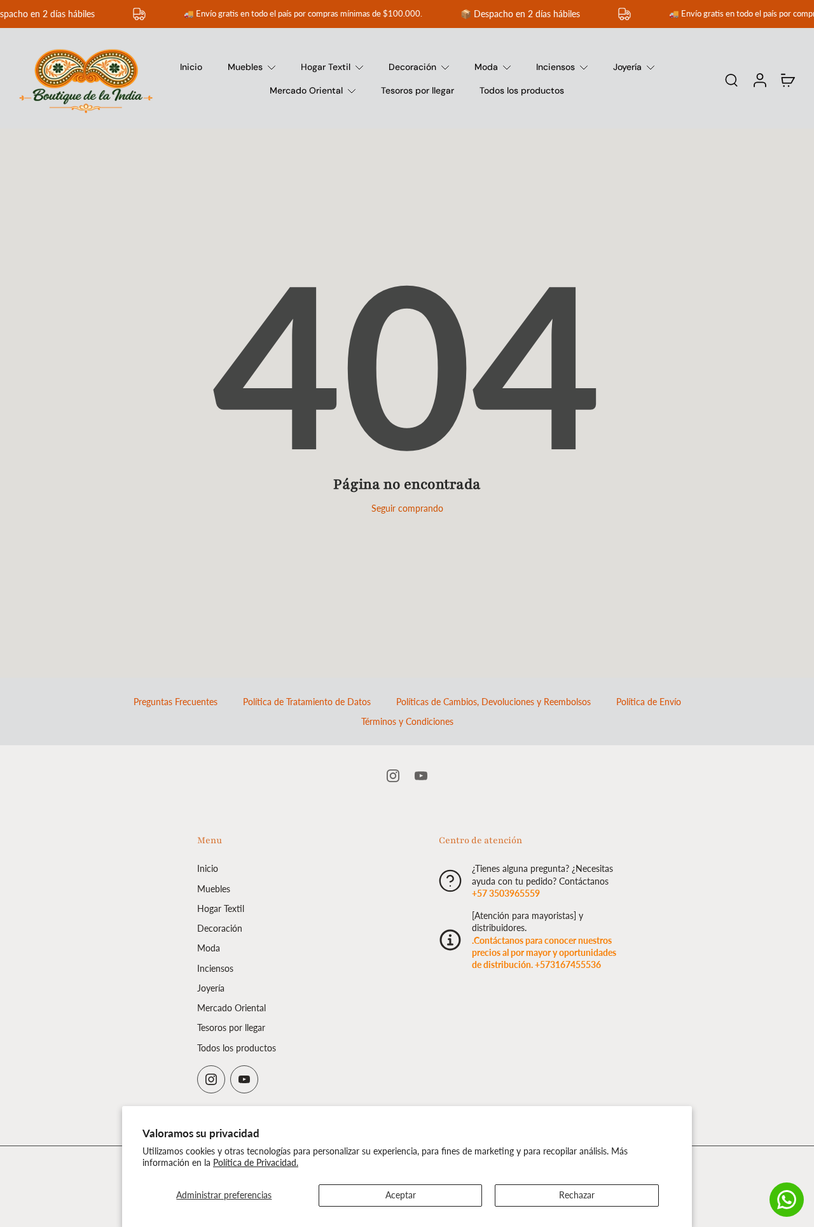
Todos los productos (521, 90)
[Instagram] (393, 776)
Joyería (627, 67)
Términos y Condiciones (407, 721)
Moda (486, 67)
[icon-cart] (787, 80)
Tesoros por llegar (417, 90)
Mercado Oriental (306, 90)
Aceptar (400, 1194)
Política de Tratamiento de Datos (307, 701)
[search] (731, 79)
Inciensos (555, 67)
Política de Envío (648, 701)
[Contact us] (786, 1199)
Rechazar (577, 1194)
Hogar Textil (325, 67)
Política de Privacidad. (255, 1162)
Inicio (191, 67)
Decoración (412, 67)
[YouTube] (421, 776)
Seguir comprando (407, 508)
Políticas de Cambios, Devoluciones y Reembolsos (493, 701)
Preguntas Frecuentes (175, 701)
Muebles (245, 67)
